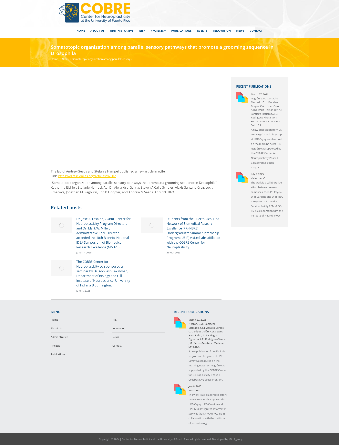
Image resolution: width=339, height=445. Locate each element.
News (115, 337)
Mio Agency (235, 439)
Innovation (118, 328)
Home (54, 319)
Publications (58, 354)
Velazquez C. (258, 178)
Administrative (59, 337)
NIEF (115, 319)
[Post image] (61, 225)
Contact (117, 345)
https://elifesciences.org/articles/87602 (87, 176)
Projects (55, 345)
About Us (56, 328)
